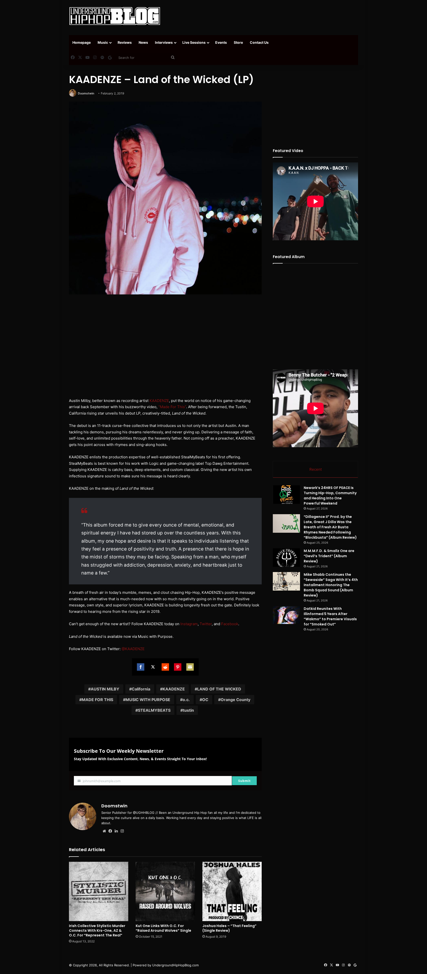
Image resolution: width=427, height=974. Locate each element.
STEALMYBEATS (154, 710)
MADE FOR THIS (97, 699)
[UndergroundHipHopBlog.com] (114, 16)
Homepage (81, 42)
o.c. (186, 699)
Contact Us (259, 42)
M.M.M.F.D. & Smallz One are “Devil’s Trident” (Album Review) (329, 556)
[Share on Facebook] (140, 667)
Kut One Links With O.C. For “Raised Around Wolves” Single (163, 928)
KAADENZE (159, 400)
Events (221, 42)
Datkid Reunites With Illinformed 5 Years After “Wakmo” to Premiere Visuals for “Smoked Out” (330, 616)
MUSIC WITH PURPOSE (148, 699)
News (143, 42)
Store (238, 42)
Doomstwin (86, 93)
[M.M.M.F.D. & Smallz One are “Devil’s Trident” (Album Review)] (286, 557)
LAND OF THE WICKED (219, 688)
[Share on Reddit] (165, 667)
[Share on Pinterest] (177, 667)
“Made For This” (172, 406)
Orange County (235, 699)
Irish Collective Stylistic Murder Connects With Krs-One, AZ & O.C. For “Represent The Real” (97, 930)
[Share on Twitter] (153, 667)
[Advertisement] (263, 16)
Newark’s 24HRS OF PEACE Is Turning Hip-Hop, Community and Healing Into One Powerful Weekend (330, 495)
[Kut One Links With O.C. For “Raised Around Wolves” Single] (165, 891)
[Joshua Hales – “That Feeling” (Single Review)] (232, 891)
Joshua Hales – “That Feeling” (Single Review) (229, 928)
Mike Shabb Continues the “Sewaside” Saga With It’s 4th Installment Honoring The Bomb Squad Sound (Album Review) (331, 585)
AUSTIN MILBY (105, 688)
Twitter (206, 623)
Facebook (229, 623)
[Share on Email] (190, 667)
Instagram (189, 623)
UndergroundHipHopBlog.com (175, 965)
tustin (188, 710)
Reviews (125, 42)
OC (205, 699)
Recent (315, 469)
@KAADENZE (133, 648)
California (141, 688)
